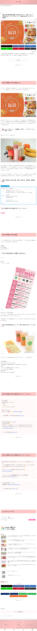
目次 (17, 60)
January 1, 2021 (15, 488)
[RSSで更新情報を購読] (18, 596)
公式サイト (3, 195)
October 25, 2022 (14, 432)
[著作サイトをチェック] (9, 594)
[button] (30, 49)
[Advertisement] (18, 8)
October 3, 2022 (21, 415)
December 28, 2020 (13, 476)
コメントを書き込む (18, 611)
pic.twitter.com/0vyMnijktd (17, 411)
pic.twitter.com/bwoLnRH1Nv (14, 484)
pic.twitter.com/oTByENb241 (7, 471)
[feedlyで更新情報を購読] (27, 594)
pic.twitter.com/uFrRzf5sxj (8, 428)
